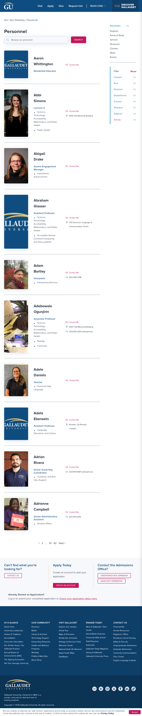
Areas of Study (117, 35)
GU (6, 20)
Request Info (76, 6)
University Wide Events (96, 637)
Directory (35, 626)
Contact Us (14, 575)
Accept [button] (135, 712)
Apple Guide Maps (67, 652)
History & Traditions (12, 634)
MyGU (34, 630)
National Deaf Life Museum (70, 649)
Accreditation (9, 638)
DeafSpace (63, 656)
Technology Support (40, 638)
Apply (51, 6)
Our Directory (17, 20)
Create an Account (66, 585)
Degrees (114, 31)
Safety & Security (120, 641)
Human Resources (121, 630)
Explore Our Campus (68, 626)
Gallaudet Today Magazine (97, 648)
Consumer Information (13, 641)
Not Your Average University (16, 663)
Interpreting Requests (40, 641)
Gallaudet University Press (97, 656)
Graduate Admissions (111, 581)
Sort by (117, 119)
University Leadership (13, 630)
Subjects (118, 113)
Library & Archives (39, 634)
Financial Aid (118, 626)
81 (50, 543)
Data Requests (92, 641)
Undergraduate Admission (114, 575)
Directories (115, 25)
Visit (40, 6)
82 (55, 543)
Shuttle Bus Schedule (68, 638)
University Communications (125, 652)
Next (61, 543)
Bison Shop (36, 660)
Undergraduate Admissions (125, 645)
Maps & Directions (66, 634)
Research (118, 107)
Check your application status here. (78, 598)
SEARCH (78, 39)
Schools (114, 39)
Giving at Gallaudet (94, 652)
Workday (35, 652)
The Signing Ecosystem (14, 659)
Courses (114, 48)
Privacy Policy (107, 713)
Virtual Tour (64, 630)
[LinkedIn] (127, 689)
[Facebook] (120, 689)
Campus (118, 77)
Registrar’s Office (120, 634)
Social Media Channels (95, 633)
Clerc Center (118, 656)
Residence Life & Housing (124, 638)
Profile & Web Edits (39, 656)
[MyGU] (94, 689)
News (112, 52)
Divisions (118, 89)
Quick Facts (9, 626)
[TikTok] (133, 689)
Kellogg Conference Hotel (70, 641)
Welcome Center (66, 645)
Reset (133, 71)
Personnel (115, 44)
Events (113, 57)
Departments (120, 95)
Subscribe (90, 645)
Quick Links (96, 6)
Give (61, 6)
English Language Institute (124, 660)
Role (116, 83)
